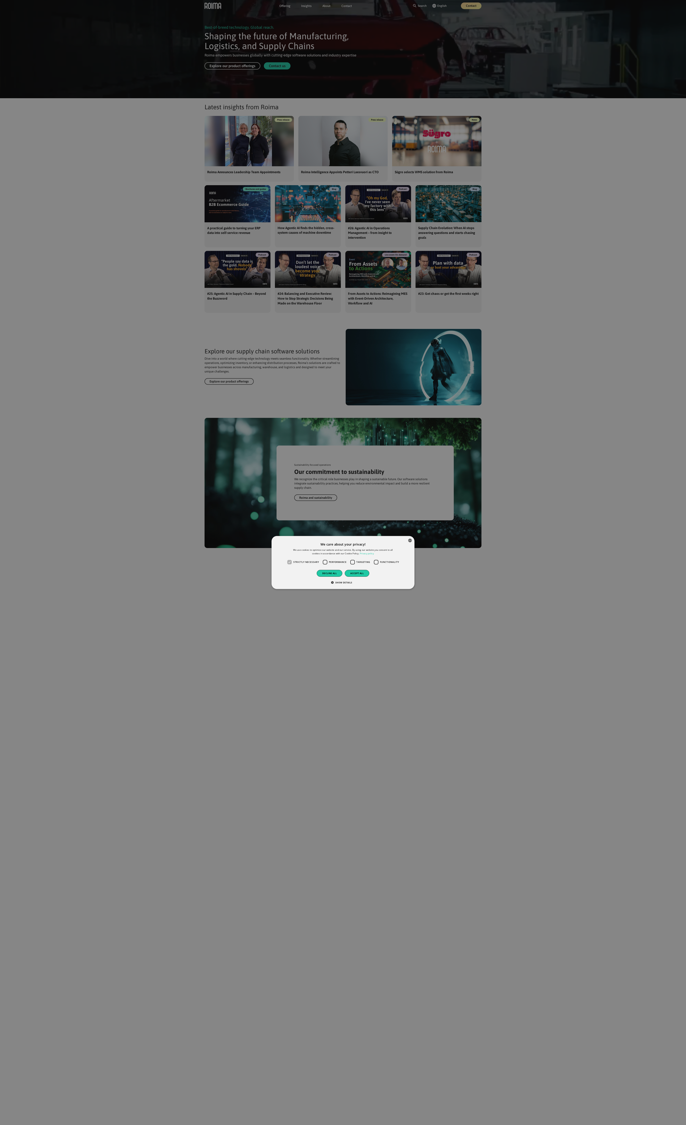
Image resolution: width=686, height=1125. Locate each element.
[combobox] (410, 540)
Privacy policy (367, 553)
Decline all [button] (329, 573)
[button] (343, 582)
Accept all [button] (357, 573)
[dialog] (343, 562)
